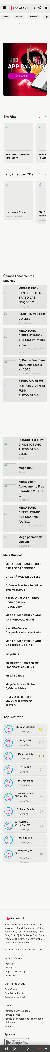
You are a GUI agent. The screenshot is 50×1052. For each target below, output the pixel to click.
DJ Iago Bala (25, 837)
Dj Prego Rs (23, 306)
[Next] (28, 1048)
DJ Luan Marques (25, 727)
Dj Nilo (21, 399)
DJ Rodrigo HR (25, 500)
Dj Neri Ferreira (25, 323)
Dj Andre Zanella (25, 809)
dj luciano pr (24, 546)
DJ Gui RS (26, 767)
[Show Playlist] (46, 1049)
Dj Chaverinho (25, 780)
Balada (21, 8)
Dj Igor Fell (25, 740)
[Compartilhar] (39, 8)
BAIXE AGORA (21, 76)
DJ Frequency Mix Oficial (24, 852)
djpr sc (21, 472)
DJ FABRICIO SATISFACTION (22, 823)
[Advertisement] (25, 33)
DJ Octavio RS (25, 753)
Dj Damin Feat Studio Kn (29, 373)
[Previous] (6, 1048)
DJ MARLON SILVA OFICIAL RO (24, 795)
